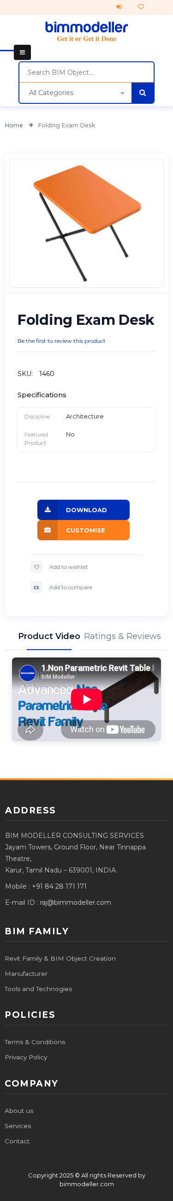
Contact (17, 1141)
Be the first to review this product (62, 340)
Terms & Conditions (35, 1042)
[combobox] (86, 72)
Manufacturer (26, 973)
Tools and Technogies (38, 988)
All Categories (51, 93)
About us (19, 1110)
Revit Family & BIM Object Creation (60, 958)
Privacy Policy (26, 1057)
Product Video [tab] (49, 636)
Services (18, 1125)
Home (14, 125)
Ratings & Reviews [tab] (123, 636)
